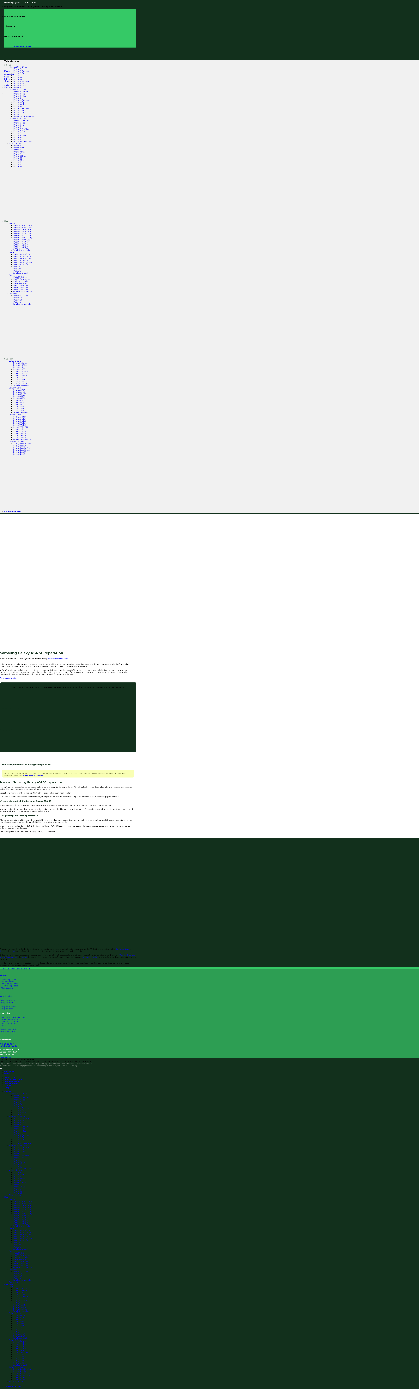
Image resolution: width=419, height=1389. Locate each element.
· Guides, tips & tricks (8, 1024)
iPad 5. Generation (21, 290)
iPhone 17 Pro (19, 73)
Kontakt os (9, 1077)
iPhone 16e (17, 79)
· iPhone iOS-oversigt (9, 1021)
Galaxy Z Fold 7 (20, 417)
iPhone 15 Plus (19, 96)
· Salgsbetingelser (7, 1031)
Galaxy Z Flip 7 (19, 429)
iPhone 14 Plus (19, 104)
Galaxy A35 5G (19, 409)
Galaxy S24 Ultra (20, 382)
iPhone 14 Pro (19, 102)
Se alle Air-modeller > (22, 273)
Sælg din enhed (6, 996)
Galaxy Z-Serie (15, 415)
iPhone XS (17, 137)
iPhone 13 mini (19, 113)
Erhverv (8, 79)
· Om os (3, 1026)
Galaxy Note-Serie (16, 442)
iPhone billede (15, 1195)
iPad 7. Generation (21, 285)
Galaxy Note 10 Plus (21, 448)
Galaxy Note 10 (19, 452)
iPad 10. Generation (21, 279)
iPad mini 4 (17, 302)
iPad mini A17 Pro (20, 296)
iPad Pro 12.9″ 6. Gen (22, 229)
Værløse (123, 955)
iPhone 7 (17, 154)
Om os (7, 81)
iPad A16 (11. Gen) (20, 277)
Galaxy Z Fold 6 (19, 419)
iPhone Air (17, 77)
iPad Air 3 (17, 271)
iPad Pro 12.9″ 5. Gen (22, 232)
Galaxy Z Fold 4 (20, 423)
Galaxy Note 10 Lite (21, 450)
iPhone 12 (17, 127)
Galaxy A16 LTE (19, 404)
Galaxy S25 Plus (20, 375)
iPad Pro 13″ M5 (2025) (22, 225)
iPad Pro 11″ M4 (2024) (22, 240)
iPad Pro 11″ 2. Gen (21, 246)
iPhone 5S (17, 166)
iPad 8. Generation (21, 283)
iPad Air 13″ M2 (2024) (22, 263)
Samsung (8, 359)
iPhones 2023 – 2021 (17, 90)
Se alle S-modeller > (22, 386)
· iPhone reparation (8, 980)
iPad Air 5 (17, 267)
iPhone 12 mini (19, 125)
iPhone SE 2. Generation (23, 142)
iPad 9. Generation (21, 281)
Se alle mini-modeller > (23, 304)
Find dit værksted (13, 1079)
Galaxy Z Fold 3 (20, 425)
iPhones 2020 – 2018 (18, 119)
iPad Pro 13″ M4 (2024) (23, 227)
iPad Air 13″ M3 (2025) (22, 258)
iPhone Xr (17, 139)
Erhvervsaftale (11, 1084)
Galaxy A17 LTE (19, 394)
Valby (24, 957)
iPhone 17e (17, 69)
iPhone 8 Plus (19, 148)
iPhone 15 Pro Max (21, 92)
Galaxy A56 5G (19, 396)
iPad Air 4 (17, 269)
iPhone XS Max (19, 135)
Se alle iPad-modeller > (23, 292)
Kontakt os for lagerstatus (32, 775)
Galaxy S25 (18, 377)
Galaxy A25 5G (19, 411)
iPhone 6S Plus (19, 156)
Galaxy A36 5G (19, 398)
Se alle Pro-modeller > (23, 250)
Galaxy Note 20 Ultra (22, 444)
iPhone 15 (17, 98)
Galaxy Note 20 (20, 446)
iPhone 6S (17, 158)
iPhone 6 (17, 162)
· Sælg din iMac (6, 1009)
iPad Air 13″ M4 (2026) (22, 254)
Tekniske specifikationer (58, 659)
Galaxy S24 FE (19, 380)
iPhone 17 (17, 75)
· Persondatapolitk (8, 1029)
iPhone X (17, 146)
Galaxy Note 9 (19, 454)
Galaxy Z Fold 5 (19, 421)
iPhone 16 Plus (19, 86)
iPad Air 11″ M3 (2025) (22, 261)
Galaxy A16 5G (19, 402)
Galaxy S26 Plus (20, 365)
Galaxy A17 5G (19, 392)
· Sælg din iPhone (7, 1000)
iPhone (7, 65)
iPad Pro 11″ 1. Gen (20, 248)
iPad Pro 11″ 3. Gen (21, 244)
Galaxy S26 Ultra (20, 363)
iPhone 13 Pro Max (21, 108)
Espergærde (11, 957)
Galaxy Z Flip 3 (19, 438)
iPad (6, 221)
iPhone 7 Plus (19, 152)
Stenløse (131, 955)
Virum (2, 957)
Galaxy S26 (18, 367)
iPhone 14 (17, 106)
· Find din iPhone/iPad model (12, 1017)
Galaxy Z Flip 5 (19, 433)
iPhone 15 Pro (19, 94)
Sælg (6, 77)
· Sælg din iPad (6, 1003)
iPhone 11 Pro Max (21, 129)
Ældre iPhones (15, 144)
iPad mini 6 (17, 298)
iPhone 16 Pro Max (21, 81)
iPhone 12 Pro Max (21, 121)
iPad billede (14, 1282)
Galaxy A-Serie (15, 388)
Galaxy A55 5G (19, 406)
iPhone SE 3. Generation (23, 117)
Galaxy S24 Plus (20, 384)
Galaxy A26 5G (19, 400)
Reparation (9, 75)
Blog (6, 1088)
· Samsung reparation (9, 984)
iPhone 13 (17, 115)
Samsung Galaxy (123, 949)
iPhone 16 (17, 88)
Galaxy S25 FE (19, 369)
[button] (7, 71)
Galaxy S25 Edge (20, 371)
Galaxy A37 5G (19, 390)
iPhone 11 (17, 133)
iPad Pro (12, 223)
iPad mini (13, 294)
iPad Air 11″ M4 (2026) (22, 256)
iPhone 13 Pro (19, 110)
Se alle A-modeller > (22, 413)
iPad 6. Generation (21, 287)
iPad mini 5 (17, 300)
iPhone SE (17, 164)
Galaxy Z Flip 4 (19, 435)
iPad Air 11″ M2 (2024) (22, 265)
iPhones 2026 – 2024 (18, 67)
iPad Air (12, 252)
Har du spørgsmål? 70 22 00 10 (20, 3)
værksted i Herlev (90, 957)
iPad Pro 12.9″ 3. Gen (22, 236)
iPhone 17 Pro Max (21, 71)
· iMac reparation (7, 988)
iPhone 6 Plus (19, 160)
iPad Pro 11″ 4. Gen (21, 242)
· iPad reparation (7, 982)
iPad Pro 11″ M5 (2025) (22, 238)
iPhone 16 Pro (19, 84)
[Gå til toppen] (1, 1068)
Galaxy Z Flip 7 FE (20, 427)
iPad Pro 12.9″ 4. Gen (22, 234)
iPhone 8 (17, 150)
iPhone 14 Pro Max (21, 100)
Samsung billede (16, 1381)
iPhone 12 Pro (19, 123)
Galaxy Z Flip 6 (19, 431)
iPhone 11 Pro (19, 131)
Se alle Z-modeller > (22, 440)
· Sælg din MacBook (8, 1007)
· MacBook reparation (9, 986)
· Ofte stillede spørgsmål (10, 1019)
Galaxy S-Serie (15, 361)
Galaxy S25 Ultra (20, 373)
